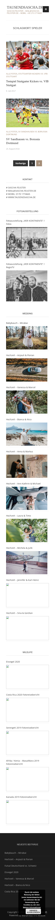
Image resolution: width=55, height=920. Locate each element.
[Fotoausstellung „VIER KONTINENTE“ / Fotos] (26, 242)
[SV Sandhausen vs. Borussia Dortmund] (27, 112)
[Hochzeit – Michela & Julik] (26, 562)
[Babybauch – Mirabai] (26, 337)
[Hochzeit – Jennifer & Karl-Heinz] (27, 595)
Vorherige (20, 163)
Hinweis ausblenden (33, 911)
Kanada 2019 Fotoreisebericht (21, 796)
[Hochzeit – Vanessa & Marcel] (26, 402)
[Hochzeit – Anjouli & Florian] (26, 370)
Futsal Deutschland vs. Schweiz (21, 865)
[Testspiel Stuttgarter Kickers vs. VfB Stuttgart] (27, 54)
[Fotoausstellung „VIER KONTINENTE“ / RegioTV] (26, 286)
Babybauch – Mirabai (17, 323)
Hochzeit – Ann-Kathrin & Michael (23, 483)
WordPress (27, 915)
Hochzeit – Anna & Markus (19, 451)
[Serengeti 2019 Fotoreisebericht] (27, 743)
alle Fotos (11, 74)
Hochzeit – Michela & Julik (19, 547)
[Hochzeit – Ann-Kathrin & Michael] (26, 498)
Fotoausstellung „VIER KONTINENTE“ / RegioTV (25, 266)
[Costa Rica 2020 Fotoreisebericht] (27, 710)
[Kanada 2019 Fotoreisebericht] (27, 812)
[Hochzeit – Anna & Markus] (26, 466)
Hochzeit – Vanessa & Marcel (20, 387)
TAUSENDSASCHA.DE (25, 7)
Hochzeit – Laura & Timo (18, 515)
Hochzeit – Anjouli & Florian (20, 355)
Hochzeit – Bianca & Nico (18, 419)
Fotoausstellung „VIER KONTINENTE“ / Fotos (25, 222)
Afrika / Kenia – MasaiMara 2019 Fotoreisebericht (22, 762)
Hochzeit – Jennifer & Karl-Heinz (22, 580)
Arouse (41, 915)
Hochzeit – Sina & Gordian (19, 613)
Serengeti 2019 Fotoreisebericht (22, 727)
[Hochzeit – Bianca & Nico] (26, 434)
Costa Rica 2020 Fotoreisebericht (22, 694)
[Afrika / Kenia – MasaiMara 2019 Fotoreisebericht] (27, 779)
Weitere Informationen (32, 907)
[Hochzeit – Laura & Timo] (26, 530)
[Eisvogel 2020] (27, 677)
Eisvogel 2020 (13, 661)
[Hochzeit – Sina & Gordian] (27, 628)
